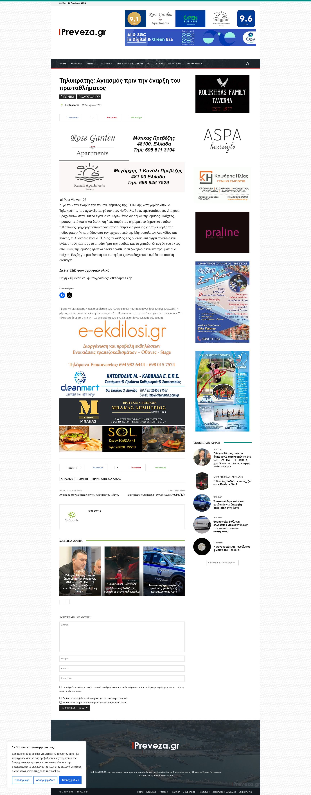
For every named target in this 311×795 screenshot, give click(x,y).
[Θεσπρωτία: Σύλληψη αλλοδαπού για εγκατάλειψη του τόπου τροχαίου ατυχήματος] (202, 525)
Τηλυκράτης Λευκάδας (106, 478)
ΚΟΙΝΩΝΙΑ (218, 543)
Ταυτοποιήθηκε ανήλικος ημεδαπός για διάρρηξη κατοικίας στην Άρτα (164, 588)
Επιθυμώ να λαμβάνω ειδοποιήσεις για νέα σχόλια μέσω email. (95, 698)
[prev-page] (61, 602)
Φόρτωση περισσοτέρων (221, 562)
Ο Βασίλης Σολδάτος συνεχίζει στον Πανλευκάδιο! (122, 590)
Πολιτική (79, 571)
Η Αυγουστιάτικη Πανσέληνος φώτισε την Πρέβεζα (231, 548)
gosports (73, 105)
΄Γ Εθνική (67, 96)
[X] (245, 3)
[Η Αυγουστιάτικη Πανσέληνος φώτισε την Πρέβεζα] (202, 546)
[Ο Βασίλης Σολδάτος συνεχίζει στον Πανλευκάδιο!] (122, 571)
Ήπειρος (163, 581)
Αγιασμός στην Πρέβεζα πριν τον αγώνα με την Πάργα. (89, 494)
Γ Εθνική (82, 478)
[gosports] (62, 105)
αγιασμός (67, 478)
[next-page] (67, 602)
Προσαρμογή (22, 780)
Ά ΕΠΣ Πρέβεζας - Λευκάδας (121, 584)
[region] (46, 764)
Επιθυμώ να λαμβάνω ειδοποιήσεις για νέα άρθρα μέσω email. (95, 702)
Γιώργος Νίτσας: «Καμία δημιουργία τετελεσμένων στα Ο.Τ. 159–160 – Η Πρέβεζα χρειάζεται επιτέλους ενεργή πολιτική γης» (80, 583)
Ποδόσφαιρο (89, 96)
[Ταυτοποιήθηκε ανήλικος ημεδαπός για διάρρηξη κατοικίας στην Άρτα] (164, 571)
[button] (247, 64)
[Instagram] (241, 3)
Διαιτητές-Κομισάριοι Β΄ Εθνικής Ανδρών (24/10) (156, 494)
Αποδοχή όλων (70, 780)
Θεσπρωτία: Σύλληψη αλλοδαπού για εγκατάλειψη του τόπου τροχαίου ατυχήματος (230, 526)
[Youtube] (249, 3)
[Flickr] (236, 3)
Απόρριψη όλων (45, 780)
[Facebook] (232, 3)
